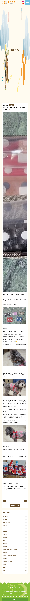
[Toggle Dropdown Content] (27, 2)
